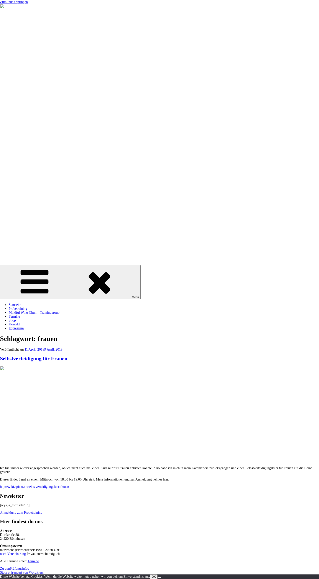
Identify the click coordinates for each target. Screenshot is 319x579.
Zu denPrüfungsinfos (14, 568)
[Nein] (159, 577)
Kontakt (14, 324)
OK (154, 576)
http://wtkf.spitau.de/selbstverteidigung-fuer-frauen (34, 487)
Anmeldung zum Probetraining (21, 512)
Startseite (15, 305)
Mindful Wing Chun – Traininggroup (34, 312)
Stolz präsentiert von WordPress (22, 572)
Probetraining (18, 308)
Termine (14, 316)
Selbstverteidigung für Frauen (33, 358)
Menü (135, 297)
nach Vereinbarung (13, 554)
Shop (12, 320)
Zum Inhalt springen (14, 2)
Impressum (16, 328)
